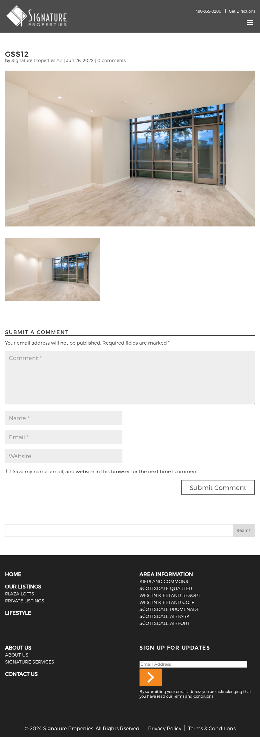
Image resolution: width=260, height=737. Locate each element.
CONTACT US (21, 674)
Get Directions (242, 11)
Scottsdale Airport (165, 623)
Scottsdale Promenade (169, 609)
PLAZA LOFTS (19, 593)
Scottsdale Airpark (165, 616)
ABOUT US (18, 648)
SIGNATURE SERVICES (29, 661)
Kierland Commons (164, 581)
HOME (13, 574)
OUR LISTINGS (23, 586)
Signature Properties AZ (36, 60)
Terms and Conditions (193, 696)
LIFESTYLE (18, 613)
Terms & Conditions (212, 728)
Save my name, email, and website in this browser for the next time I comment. (106, 471)
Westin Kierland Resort (170, 595)
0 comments (111, 60)
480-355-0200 (208, 11)
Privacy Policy (164, 728)
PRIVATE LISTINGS (24, 600)
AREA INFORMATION (166, 574)
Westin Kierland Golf (167, 602)
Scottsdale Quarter (166, 588)
